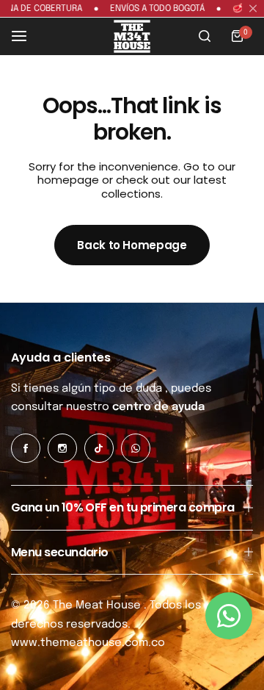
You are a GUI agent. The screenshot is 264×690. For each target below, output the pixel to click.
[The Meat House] (132, 36)
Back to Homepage (131, 245)
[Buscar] (204, 36)
